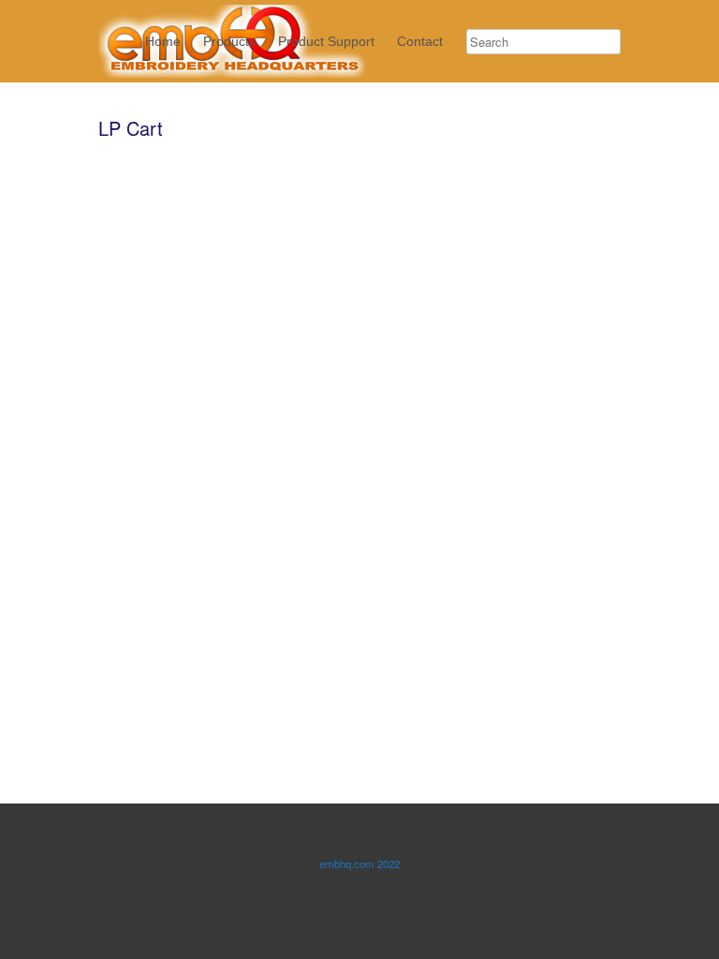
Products (229, 41)
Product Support (326, 41)
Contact (420, 41)
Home (163, 41)
